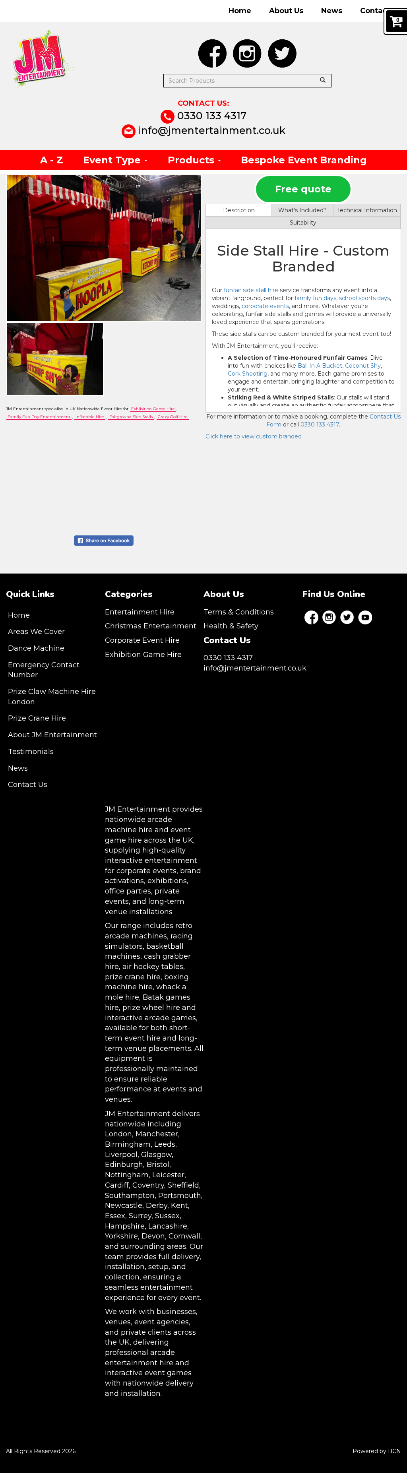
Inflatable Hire (90, 416)
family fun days (315, 298)
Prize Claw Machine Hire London (52, 696)
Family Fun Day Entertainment (39, 416)
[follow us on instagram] (247, 53)
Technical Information (367, 210)
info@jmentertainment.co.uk (210, 130)
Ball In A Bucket (320, 365)
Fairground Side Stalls (131, 416)
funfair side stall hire (251, 290)
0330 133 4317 (210, 116)
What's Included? (302, 210)
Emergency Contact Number (43, 670)
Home (240, 10)
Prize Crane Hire (37, 718)
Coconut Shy (363, 365)
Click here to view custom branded (253, 436)
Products (192, 160)
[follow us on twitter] (282, 53)
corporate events (265, 306)
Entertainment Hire (139, 612)
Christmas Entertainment (150, 626)
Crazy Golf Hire (173, 416)
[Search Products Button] (322, 80)
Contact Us (380, 10)
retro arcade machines (148, 930)
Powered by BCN (377, 1451)
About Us (286, 10)
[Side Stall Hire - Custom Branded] (104, 248)
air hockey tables (152, 966)
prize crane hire (133, 977)
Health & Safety (231, 626)
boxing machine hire (147, 982)
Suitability (303, 222)
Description (239, 210)
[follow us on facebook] (212, 53)
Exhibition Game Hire (153, 408)
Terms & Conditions (239, 612)
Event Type (113, 160)
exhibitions (167, 880)
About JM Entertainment (52, 735)
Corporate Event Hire (142, 640)
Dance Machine (36, 648)
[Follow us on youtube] (365, 617)
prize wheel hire (151, 1007)
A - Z (51, 160)
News (331, 10)
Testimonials (31, 751)
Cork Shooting (247, 373)
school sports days (364, 298)
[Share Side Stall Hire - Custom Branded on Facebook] (104, 540)
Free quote (303, 189)
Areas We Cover (36, 631)
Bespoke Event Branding (304, 160)
